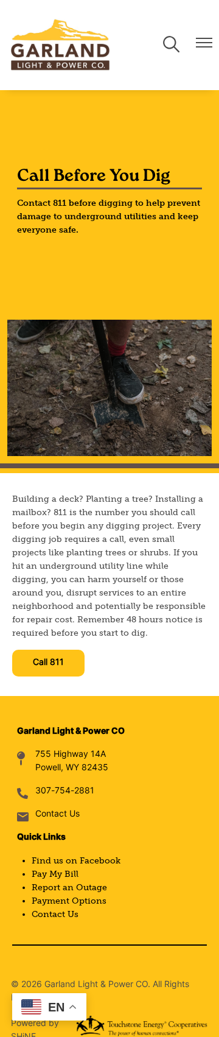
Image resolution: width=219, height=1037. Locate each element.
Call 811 (48, 662)
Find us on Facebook (76, 861)
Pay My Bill (55, 874)
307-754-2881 (64, 791)
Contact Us (57, 814)
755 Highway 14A (70, 754)
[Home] (60, 45)
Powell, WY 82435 (71, 768)
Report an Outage (69, 887)
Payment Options (69, 901)
